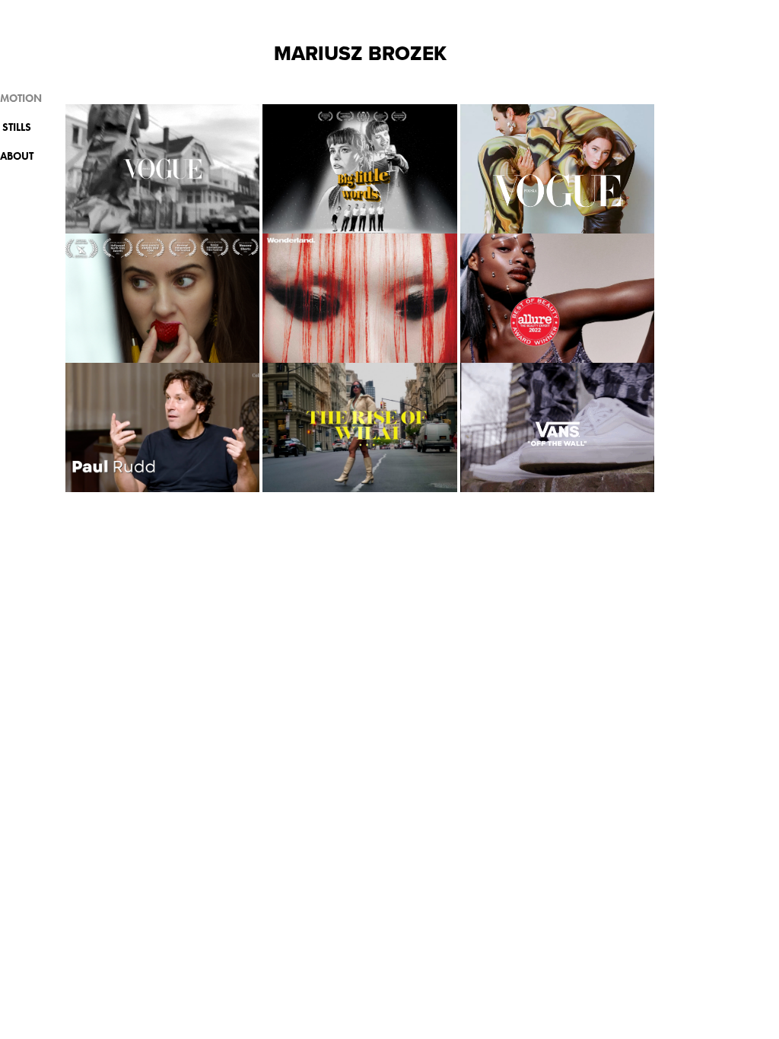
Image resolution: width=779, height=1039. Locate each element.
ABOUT (16, 156)
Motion (21, 98)
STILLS (16, 127)
